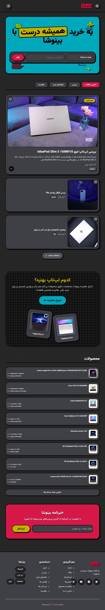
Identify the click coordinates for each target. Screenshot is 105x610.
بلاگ (70, 572)
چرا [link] (55, 234)
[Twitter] (96, 582)
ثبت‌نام (21, 529)
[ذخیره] (10, 99)
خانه (70, 568)
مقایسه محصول (65, 586)
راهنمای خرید (41, 577)
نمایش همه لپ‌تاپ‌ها (52, 492)
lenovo (20, 581)
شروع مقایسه (54, 300)
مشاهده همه (54, 255)
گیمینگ (20, 569)
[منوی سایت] (97, 5)
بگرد (18, 57)
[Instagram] (89, 582)
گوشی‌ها (68, 582)
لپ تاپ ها (42, 586)
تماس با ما (67, 591)
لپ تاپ (20, 575)
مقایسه (44, 591)
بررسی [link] (92, 168)
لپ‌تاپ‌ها (68, 577)
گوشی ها (43, 582)
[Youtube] (81, 582)
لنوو (10, 581)
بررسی (44, 572)
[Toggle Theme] (8, 6)
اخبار (45, 568)
